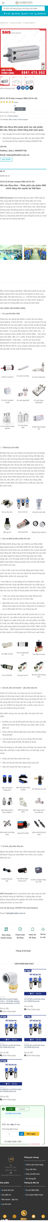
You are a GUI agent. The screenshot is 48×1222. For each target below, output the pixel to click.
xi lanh (14, 119)
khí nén (5, 119)
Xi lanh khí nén (15, 23)
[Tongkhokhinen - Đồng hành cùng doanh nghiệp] (24, 2)
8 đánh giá (16, 102)
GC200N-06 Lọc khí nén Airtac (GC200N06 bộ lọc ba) (11, 1090)
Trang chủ (4, 23)
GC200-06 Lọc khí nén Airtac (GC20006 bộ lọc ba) (34, 1046)
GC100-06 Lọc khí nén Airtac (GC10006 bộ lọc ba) (10, 1046)
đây (12, 1124)
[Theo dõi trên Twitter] (27, 88)
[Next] (42, 51)
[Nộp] (42, 8)
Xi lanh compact (29, 23)
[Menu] (3, 3)
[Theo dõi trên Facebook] (19, 88)
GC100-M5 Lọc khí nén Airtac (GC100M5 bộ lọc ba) (34, 1000)
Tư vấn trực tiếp (12, 1142)
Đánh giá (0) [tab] (5, 176)
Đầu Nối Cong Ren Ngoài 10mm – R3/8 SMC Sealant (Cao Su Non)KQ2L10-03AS (10, 1001)
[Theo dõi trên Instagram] (23, 88)
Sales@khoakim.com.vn (15, 913)
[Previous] (4, 51)
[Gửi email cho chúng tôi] (31, 88)
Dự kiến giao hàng (13, 1113)
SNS (10, 119)
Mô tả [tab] (2, 171)
